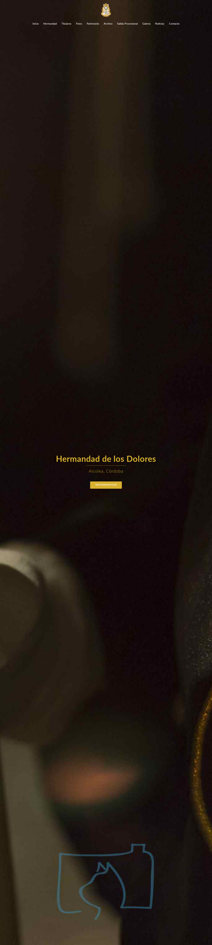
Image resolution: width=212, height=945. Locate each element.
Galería (146, 24)
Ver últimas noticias (106, 485)
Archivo (108, 24)
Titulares (66, 24)
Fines (79, 24)
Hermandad (50, 24)
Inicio (36, 24)
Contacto (174, 24)
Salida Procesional (127, 24)
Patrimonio (93, 24)
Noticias (159, 24)
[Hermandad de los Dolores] (106, 11)
